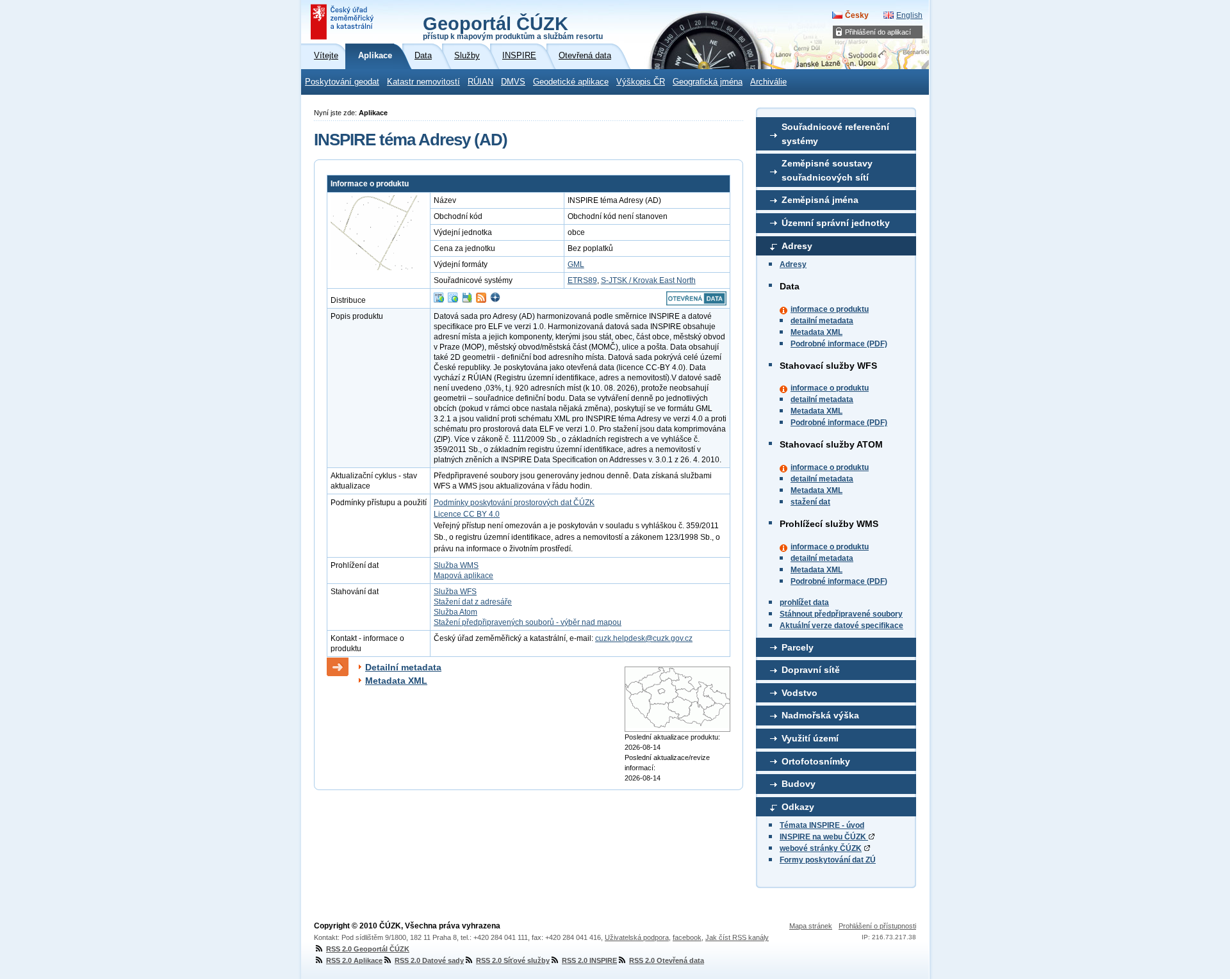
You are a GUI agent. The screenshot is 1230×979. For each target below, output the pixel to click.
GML (576, 264)
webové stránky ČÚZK (821, 848)
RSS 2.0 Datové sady (429, 960)
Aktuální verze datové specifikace (841, 625)
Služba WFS (455, 591)
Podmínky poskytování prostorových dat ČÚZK (514, 502)
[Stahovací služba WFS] (439, 300)
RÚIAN (480, 81)
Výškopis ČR (640, 81)
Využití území (810, 738)
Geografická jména (707, 81)
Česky (857, 15)
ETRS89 (582, 280)
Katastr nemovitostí (423, 81)
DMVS (513, 81)
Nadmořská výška (820, 715)
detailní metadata (822, 320)
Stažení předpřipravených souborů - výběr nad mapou (527, 622)
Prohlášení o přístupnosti (877, 926)
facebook (687, 937)
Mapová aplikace (463, 575)
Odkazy (798, 807)
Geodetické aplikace (571, 81)
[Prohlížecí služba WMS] (453, 300)
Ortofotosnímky (816, 761)
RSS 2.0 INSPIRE (589, 960)
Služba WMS (456, 565)
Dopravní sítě (811, 670)
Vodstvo (799, 693)
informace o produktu (830, 309)
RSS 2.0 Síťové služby (513, 960)
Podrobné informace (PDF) (839, 343)
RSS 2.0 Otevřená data (666, 960)
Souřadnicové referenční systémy (835, 134)
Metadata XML (816, 332)
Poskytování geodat (342, 81)
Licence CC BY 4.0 (467, 514)
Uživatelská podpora (637, 937)
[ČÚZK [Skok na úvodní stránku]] (343, 21)
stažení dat (810, 502)
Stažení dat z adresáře (473, 601)
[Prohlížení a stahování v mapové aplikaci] (495, 300)
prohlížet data (804, 602)
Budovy (799, 784)
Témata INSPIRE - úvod (822, 825)
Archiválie (768, 81)
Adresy (797, 246)
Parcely (798, 647)
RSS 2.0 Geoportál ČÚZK (367, 949)
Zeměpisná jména (820, 200)
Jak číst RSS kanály (737, 937)
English (909, 15)
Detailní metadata (403, 667)
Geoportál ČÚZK (513, 26)
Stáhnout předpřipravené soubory (841, 614)
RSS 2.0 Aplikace (354, 960)
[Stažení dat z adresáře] (467, 300)
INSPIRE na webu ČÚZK (824, 836)
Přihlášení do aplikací (878, 32)
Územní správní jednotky (836, 223)
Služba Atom (455, 612)
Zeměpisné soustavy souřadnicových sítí (827, 170)
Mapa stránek (810, 926)
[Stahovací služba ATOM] (481, 300)
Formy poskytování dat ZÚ (828, 859)
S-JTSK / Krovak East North (648, 280)
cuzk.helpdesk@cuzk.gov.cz (644, 638)
